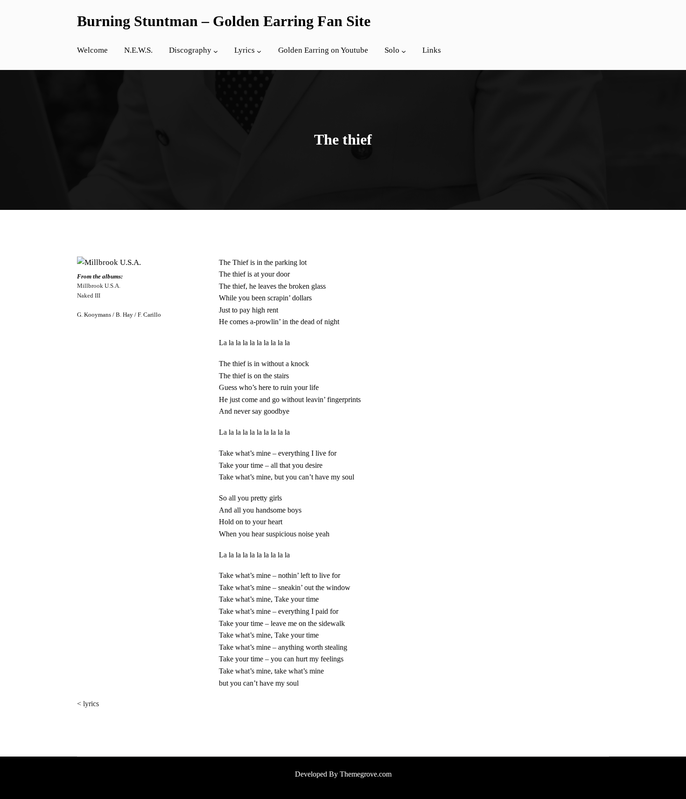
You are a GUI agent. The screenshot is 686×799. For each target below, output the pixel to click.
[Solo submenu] (403, 51)
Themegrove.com (366, 774)
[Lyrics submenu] (259, 51)
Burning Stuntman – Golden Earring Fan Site (224, 21)
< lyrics (88, 704)
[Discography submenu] (215, 51)
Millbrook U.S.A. (98, 286)
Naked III (88, 295)
